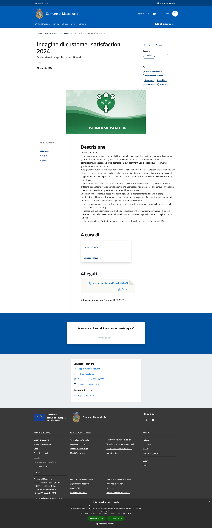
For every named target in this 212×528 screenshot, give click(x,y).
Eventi (145, 465)
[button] (106, 524)
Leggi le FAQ (75, 488)
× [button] (209, 501)
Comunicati (147, 444)
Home (39, 33)
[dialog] (106, 513)
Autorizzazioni (112, 452)
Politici (37, 457)
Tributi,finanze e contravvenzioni (120, 444)
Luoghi (145, 460)
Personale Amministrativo (45, 461)
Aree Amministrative (42, 444)
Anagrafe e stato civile (79, 439)
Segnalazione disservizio (80, 483)
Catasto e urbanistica (79, 448)
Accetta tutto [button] (96, 518)
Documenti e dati (41, 466)
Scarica (125, 289)
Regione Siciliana (41, 3)
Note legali (110, 488)
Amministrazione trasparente (118, 479)
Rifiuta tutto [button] (116, 518)
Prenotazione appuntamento (82, 479)
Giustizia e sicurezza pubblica (118, 439)
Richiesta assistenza (78, 492)
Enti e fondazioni (41, 453)
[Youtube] (153, 13)
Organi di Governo (41, 439)
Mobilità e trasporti (78, 453)
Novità (48, 33)
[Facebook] (147, 13)
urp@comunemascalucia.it (50, 498)
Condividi (147, 45)
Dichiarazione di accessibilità (118, 492)
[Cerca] (175, 14)
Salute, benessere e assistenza (119, 448)
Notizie (146, 439)
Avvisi (56, 33)
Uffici (36, 448)
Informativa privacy (114, 483)
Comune (66, 33)
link (129, 513)
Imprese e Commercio (79, 444)
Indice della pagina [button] (47, 143)
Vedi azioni (160, 45)
